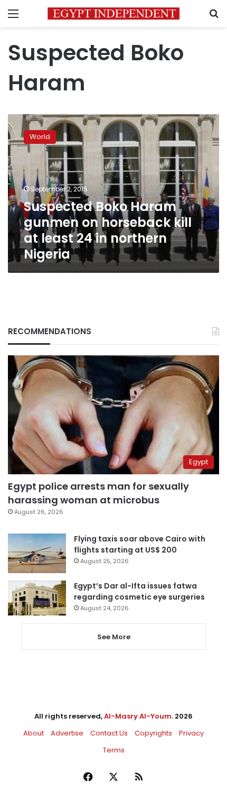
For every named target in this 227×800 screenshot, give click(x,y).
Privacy (191, 733)
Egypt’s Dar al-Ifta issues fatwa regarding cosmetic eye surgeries (139, 591)
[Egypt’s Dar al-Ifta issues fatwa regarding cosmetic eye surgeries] (37, 598)
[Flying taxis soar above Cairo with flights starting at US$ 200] (37, 553)
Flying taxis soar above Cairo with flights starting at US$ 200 (139, 544)
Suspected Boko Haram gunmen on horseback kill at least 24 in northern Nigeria (108, 230)
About (33, 733)
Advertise (67, 733)
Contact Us (109, 733)
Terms (114, 750)
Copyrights (153, 733)
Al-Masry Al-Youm (138, 716)
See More (113, 637)
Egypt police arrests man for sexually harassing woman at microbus (98, 493)
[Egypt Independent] (113, 13)
